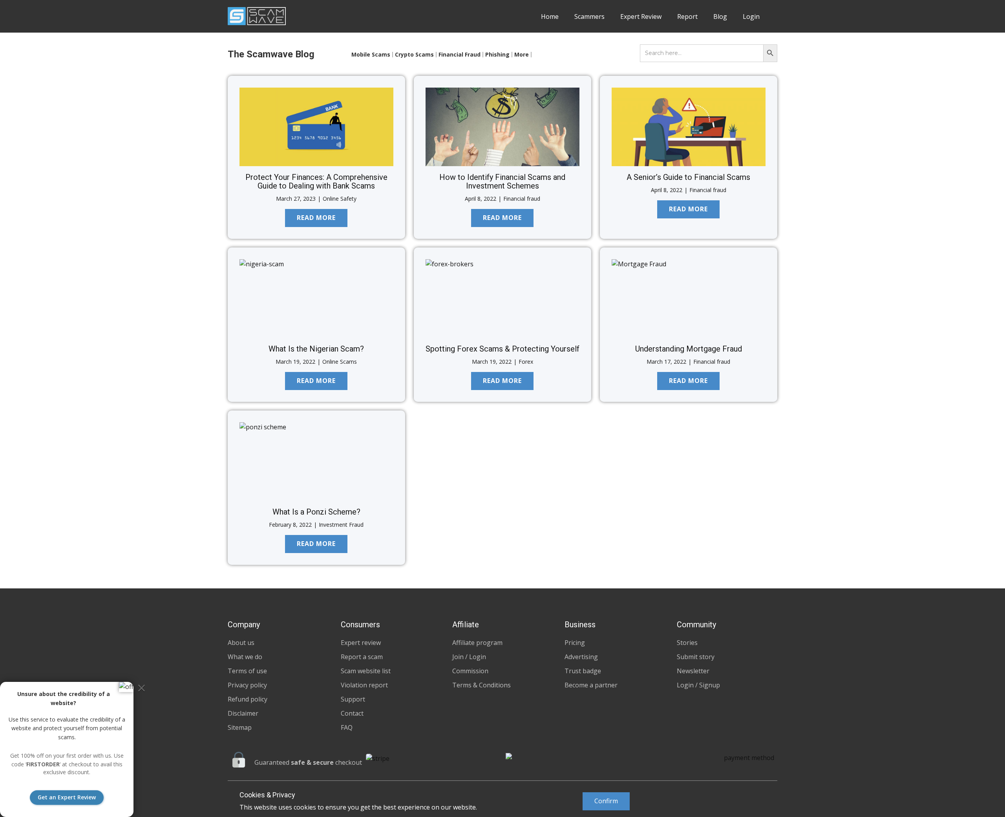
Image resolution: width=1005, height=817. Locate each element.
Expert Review (640, 16)
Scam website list (366, 671)
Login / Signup (698, 685)
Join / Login (469, 656)
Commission (470, 671)
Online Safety (339, 198)
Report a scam (362, 656)
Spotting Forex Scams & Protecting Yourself (502, 349)
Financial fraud (521, 198)
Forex (526, 361)
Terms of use (247, 671)
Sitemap (240, 727)
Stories (687, 642)
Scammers (589, 16)
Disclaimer (243, 713)
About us (241, 642)
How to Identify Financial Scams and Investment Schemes (502, 181)
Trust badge (583, 671)
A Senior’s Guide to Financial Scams (688, 177)
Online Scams (339, 361)
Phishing (497, 54)
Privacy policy (247, 685)
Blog (720, 16)
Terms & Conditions (481, 685)
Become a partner (591, 685)
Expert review (361, 642)
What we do (245, 656)
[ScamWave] (257, 16)
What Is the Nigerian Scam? (316, 349)
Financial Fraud (460, 54)
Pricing (575, 642)
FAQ (347, 727)
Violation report (364, 685)
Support (353, 699)
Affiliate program (477, 642)
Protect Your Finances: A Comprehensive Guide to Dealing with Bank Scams (316, 181)
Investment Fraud (341, 524)
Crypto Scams (414, 54)
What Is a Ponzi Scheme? (316, 512)
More (521, 54)
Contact (352, 713)
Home (550, 16)
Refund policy (247, 699)
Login (751, 16)
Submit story (695, 656)
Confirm (606, 801)
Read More (316, 217)
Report (687, 16)
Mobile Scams (370, 54)
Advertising (581, 656)
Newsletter (693, 671)
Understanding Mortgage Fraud (688, 349)
